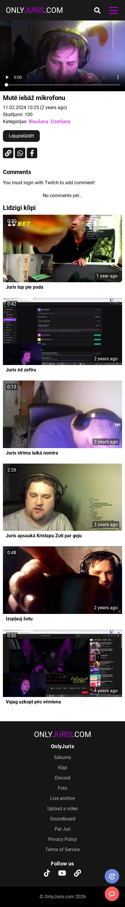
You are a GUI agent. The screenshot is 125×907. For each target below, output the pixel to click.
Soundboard (62, 819)
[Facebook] (32, 153)
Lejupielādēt (21, 136)
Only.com (34, 10)
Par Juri (63, 829)
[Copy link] (8, 153)
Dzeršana (60, 121)
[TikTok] (47, 874)
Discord (62, 778)
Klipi (62, 767)
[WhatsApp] (20, 153)
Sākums (62, 757)
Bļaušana (38, 121)
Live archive (62, 798)
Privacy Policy (62, 839)
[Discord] (77, 874)
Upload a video (62, 808)
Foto (62, 788)
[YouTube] (62, 874)
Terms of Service (62, 849)
